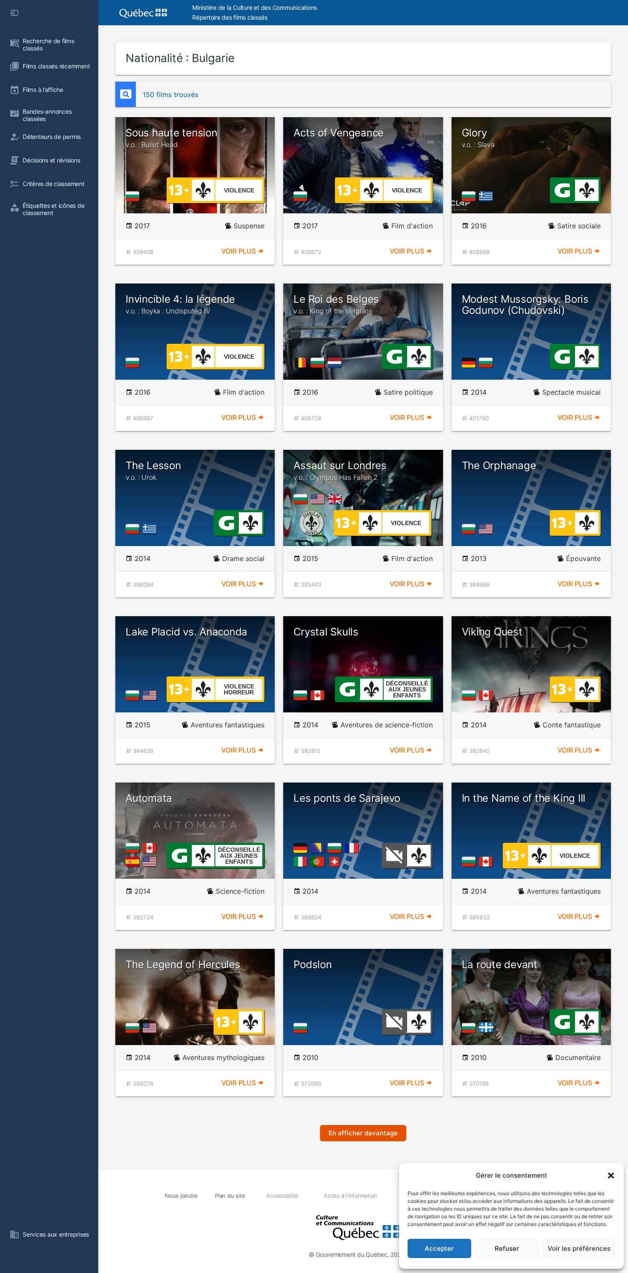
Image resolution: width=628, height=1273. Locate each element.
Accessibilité (282, 1195)
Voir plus (239, 251)
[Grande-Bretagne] (336, 499)
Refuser (507, 1248)
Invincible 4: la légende (180, 304)
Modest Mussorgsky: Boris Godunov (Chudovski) (525, 304)
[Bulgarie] (134, 196)
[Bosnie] (319, 848)
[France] (353, 848)
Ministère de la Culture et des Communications (254, 7)
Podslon (312, 964)
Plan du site (230, 1195)
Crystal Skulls (325, 632)
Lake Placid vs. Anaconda (186, 632)
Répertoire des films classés (229, 17)
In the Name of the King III (524, 798)
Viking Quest (492, 632)
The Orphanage (499, 465)
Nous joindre (181, 1195)
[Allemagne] (470, 362)
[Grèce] (487, 196)
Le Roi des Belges (336, 304)
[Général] (562, 189)
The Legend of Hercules (183, 964)
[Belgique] (302, 362)
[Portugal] (319, 861)
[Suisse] (336, 861)
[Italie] (302, 861)
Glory (478, 138)
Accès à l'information (350, 1195)
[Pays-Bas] (336, 362)
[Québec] (488, 1028)
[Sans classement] (394, 855)
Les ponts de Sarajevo (346, 798)
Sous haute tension (171, 138)
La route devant (499, 964)
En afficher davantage (363, 1133)
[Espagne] (134, 861)
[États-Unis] (319, 499)
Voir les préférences (579, 1248)
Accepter (439, 1248)
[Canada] (319, 695)
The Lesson (153, 470)
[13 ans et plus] (179, 189)
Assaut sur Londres (340, 470)
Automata (149, 798)
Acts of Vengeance (338, 133)
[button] (611, 1175)
